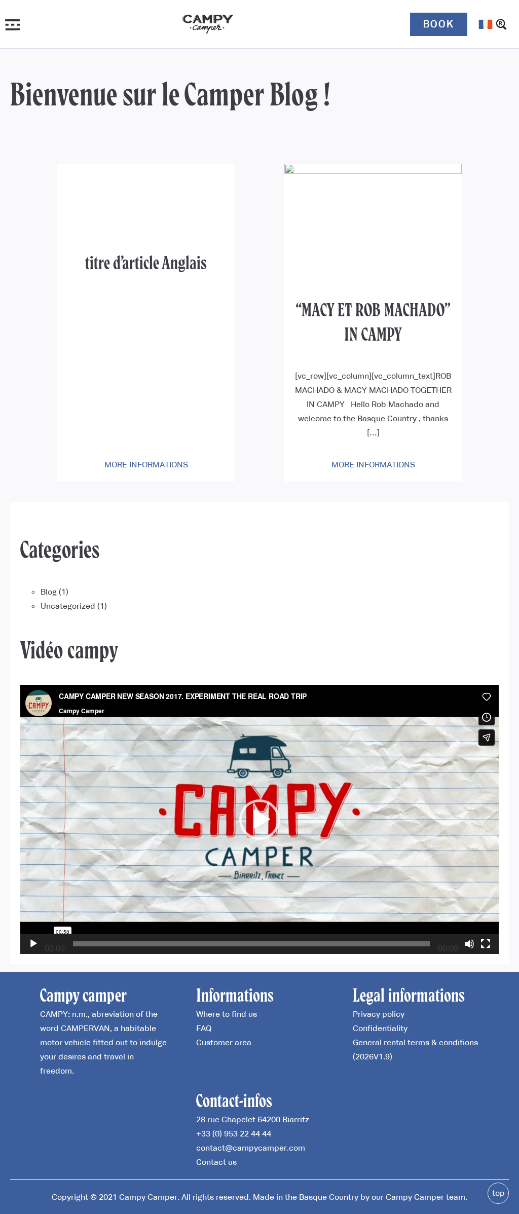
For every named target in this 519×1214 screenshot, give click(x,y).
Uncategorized (68, 606)
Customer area (223, 1042)
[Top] (498, 1193)
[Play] (33, 944)
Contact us (216, 1162)
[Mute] (469, 944)
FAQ (203, 1028)
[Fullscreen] (485, 944)
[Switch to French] (485, 24)
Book (438, 24)
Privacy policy (378, 1014)
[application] (259, 819)
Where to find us (226, 1014)
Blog (49, 591)
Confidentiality (380, 1028)
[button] (259, 819)
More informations (146, 464)
